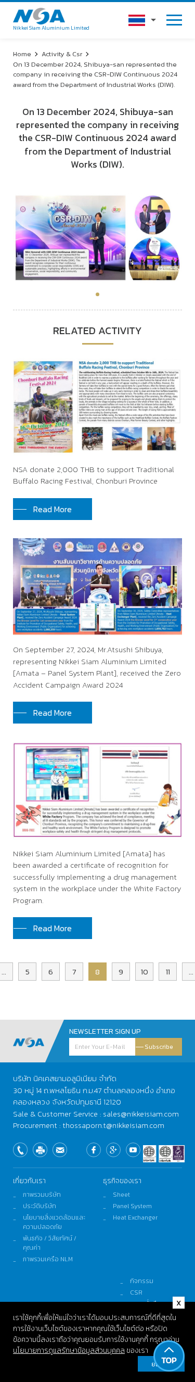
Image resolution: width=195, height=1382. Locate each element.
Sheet (121, 1194)
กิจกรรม (141, 1281)
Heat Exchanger (135, 1217)
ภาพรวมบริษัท (42, 1194)
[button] (97, 294)
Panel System (132, 1206)
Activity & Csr (62, 54)
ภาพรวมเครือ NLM (48, 1259)
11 (168, 972)
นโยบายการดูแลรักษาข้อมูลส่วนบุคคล (69, 1350)
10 (144, 972)
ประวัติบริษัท (39, 1206)
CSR (136, 1292)
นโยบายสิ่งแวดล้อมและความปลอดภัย (54, 1222)
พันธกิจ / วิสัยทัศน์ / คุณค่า (49, 1243)
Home (22, 54)
